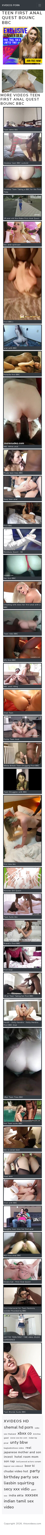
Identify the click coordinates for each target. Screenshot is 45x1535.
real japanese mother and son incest (22, 1452)
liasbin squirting (19, 1483)
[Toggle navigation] (39, 5)
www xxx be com (18, 1438)
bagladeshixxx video (14, 1448)
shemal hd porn (18, 1427)
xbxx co (25, 1433)
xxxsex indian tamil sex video (21, 1501)
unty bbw (19, 1442)
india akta (16, 1495)
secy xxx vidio (17, 1489)
